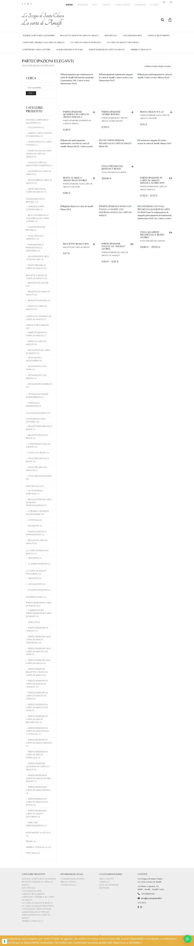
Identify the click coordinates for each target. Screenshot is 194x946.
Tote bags (31, 853)
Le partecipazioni (37, 564)
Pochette (33, 526)
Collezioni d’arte (132, 35)
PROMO (29, 841)
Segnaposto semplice (40, 384)
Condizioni (139, 5)
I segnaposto (35, 584)
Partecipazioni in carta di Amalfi (107, 49)
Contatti (106, 5)
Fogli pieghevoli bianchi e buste (112, 167)
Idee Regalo (110, 35)
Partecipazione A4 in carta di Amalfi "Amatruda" (38, 639)
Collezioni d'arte (36, 413)
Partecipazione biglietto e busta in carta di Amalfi (37, 672)
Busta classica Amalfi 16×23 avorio (75, 179)
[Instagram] (25, 4)
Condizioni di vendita (72, 879)
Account (154, 5)
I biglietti (33, 558)
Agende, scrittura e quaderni (38, 35)
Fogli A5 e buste (37, 453)
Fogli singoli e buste (40, 476)
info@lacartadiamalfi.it (151, 898)
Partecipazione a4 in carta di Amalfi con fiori (38, 651)
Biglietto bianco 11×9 (76, 243)
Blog (95, 5)
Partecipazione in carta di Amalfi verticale (37, 755)
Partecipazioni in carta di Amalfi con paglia (37, 802)
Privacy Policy (68, 882)
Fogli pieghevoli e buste (114, 172)
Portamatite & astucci (38, 833)
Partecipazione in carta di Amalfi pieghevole (37, 719)
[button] (94, 112)
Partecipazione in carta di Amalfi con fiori (37, 707)
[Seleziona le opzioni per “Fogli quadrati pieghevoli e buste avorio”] (171, 232)
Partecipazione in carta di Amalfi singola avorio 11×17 (152, 180)
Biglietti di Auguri (38, 283)
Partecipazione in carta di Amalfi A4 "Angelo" (37, 684)
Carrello (104, 882)
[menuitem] (164, 2)
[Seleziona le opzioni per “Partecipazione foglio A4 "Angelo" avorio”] (133, 244)
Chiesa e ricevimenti (159, 35)
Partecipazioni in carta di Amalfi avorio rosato (38, 778)
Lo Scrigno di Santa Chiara (43, 20)
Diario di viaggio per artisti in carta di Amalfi (38, 154)
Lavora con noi (122, 5)
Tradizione (82, 5)
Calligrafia (34, 127)
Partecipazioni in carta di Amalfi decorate (36, 814)
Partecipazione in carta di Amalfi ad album (37, 696)
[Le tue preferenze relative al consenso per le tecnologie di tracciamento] (4, 941)
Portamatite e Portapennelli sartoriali (35, 248)
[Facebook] (22, 4)
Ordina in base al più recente (158, 66)
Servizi (69, 5)
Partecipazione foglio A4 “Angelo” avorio (113, 246)
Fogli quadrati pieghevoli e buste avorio (152, 235)
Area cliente (106, 879)
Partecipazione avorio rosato (111, 113)
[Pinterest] (28, 4)
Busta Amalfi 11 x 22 (152, 112)
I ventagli (33, 520)
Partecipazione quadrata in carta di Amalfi (37, 766)
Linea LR (32, 622)
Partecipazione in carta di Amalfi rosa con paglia (37, 731)
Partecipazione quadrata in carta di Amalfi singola (76, 114)
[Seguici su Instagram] (141, 907)
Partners (104, 888)
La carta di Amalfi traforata (123, 42)
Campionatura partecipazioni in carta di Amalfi (39, 613)
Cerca (31, 93)
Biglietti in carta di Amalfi (76, 247)
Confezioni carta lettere (36, 49)
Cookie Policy (68, 885)
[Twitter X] (31, 4)
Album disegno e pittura (69, 49)
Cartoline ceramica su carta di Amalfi (43, 42)
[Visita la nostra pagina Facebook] (139, 907)
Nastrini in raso (34, 597)
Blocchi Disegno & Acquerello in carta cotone (37, 218)
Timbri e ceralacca (141, 49)
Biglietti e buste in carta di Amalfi (79, 35)
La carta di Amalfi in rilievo (85, 42)
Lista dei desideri (109, 885)
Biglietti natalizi (37, 300)
